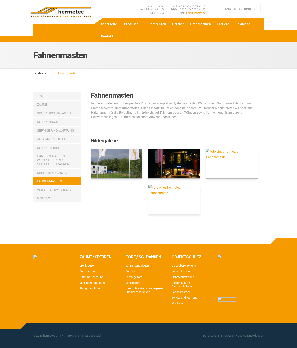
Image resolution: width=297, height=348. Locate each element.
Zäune (42, 104)
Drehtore (130, 271)
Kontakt (107, 36)
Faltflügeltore (133, 277)
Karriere (223, 24)
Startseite (109, 24)
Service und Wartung (55, 130)
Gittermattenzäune (91, 277)
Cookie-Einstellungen (251, 335)
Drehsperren (48, 147)
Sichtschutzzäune (183, 277)
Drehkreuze (47, 121)
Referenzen (157, 24)
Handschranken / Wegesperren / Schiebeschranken (53, 160)
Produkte (131, 24)
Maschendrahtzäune (92, 282)
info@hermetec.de (195, 13)
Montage (44, 198)
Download (242, 24)
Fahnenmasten (49, 181)
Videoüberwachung (54, 190)
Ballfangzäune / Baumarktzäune (182, 284)
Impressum (228, 335)
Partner (178, 24)
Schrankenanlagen (54, 113)
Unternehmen (200, 24)
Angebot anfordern (240, 9)
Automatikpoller (51, 139)
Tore (41, 96)
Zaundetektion (181, 271)
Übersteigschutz (52, 172)
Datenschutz (211, 335)
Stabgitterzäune (89, 288)
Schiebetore (132, 282)
